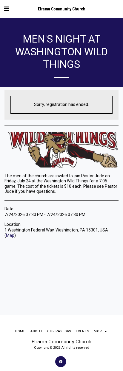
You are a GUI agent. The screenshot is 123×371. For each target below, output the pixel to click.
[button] (6, 8)
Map (10, 235)
